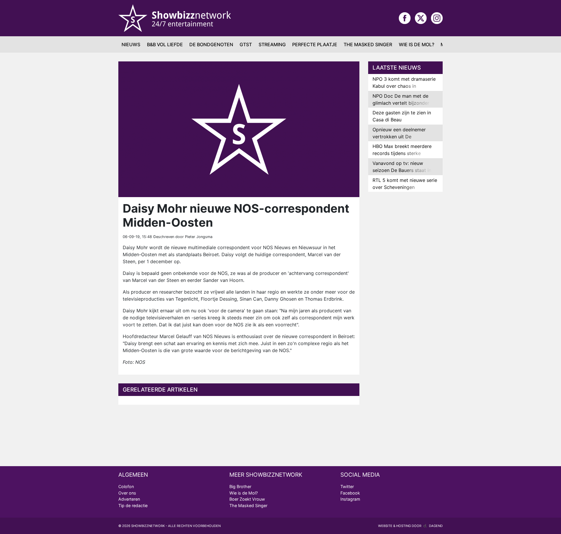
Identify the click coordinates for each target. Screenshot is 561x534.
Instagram (350, 499)
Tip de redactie (133, 505)
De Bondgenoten (211, 44)
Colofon (126, 486)
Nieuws (131, 44)
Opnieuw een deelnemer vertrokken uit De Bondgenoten (399, 137)
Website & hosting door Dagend (410, 526)
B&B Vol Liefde (165, 44)
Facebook (350, 492)
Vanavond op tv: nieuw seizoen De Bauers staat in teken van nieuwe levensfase (404, 170)
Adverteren (129, 499)
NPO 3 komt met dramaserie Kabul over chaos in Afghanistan (404, 86)
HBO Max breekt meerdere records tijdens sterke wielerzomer (402, 153)
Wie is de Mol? (416, 44)
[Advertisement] (405, 288)
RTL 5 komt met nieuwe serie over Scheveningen (405, 183)
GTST (246, 44)
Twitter (347, 486)
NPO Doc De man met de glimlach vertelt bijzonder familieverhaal (401, 103)
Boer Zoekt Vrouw (247, 499)
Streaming (272, 44)
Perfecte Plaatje (314, 44)
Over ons (127, 492)
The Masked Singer (368, 44)
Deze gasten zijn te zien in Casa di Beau (402, 116)
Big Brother (240, 486)
